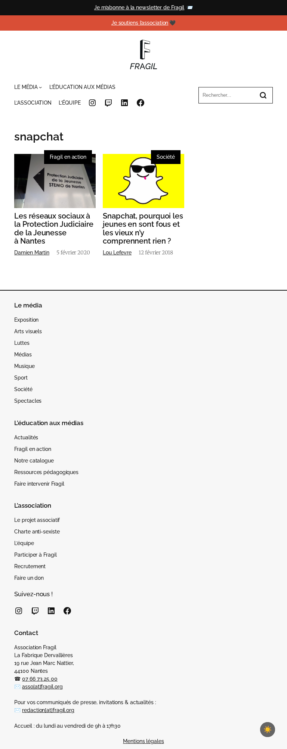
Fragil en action (68, 157)
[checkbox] (267, 729)
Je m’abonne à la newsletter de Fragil (139, 7)
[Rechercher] (263, 95)
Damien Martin (31, 253)
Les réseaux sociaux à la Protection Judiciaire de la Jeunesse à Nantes (53, 228)
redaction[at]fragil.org (48, 710)
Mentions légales (143, 741)
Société (166, 157)
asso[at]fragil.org (42, 687)
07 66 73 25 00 (40, 679)
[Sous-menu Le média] (40, 87)
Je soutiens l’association (140, 23)
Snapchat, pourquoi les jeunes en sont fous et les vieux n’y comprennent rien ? (143, 228)
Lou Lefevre (117, 253)
